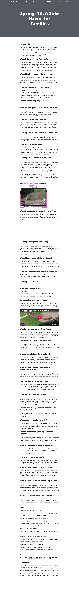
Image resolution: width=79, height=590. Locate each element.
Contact (66, 1)
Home (61, 1)
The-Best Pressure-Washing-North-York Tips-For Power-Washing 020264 (31, 1)
